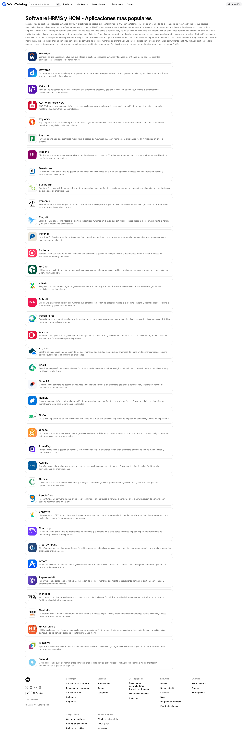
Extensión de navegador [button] (77, 688)
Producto (67, 4)
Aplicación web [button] (73, 692)
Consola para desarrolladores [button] (136, 684)
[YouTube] (35, 687)
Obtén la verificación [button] (139, 689)
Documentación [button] (167, 688)
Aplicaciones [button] (104, 683)
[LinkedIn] (31, 687)
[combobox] (39, 693)
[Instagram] (40, 687)
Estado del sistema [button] (169, 706)
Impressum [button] (103, 728)
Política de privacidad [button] (76, 723)
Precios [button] (163, 683)
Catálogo (81, 4)
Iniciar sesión (234, 4)
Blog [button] (162, 697)
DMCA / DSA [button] (104, 723)
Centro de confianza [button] (75, 719)
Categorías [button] (103, 692)
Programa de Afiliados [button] (170, 701)
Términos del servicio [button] (108, 719)
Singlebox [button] (71, 701)
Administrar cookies (33, 700)
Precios (130, 4)
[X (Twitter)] (26, 687)
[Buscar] (58, 4)
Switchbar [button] (71, 697)
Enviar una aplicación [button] (139, 693)
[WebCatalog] (27, 679)
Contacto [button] (164, 692)
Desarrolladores (98, 4)
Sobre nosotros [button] (199, 683)
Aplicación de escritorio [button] (77, 683)
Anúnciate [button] (134, 698)
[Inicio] (14, 4)
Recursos (116, 4)
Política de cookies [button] (75, 728)
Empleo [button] (195, 688)
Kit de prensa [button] (198, 692)
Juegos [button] (101, 688)
